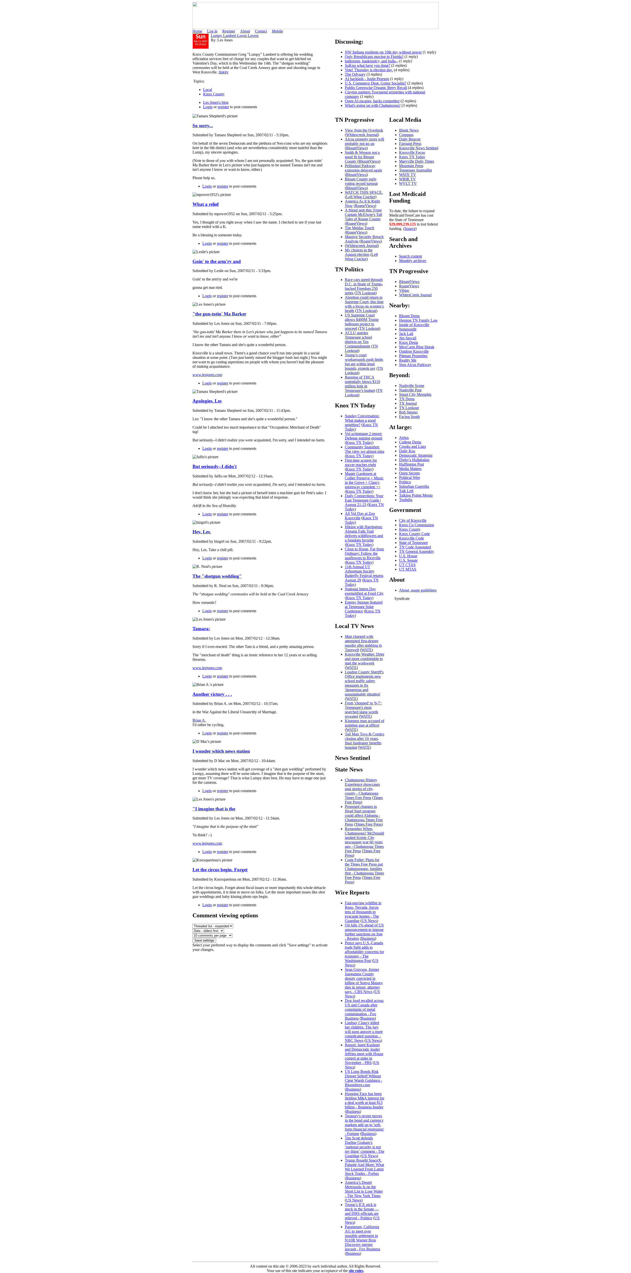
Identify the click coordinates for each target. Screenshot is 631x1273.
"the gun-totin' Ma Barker (219, 313)
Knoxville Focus (412, 152)
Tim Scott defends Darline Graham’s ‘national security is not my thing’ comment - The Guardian (364, 1147)
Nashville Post (410, 390)
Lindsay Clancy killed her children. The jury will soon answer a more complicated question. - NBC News (364, 1032)
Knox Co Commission (416, 525)
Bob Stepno (408, 412)
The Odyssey (355, 74)
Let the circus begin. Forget (220, 869)
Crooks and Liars (412, 446)
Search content (410, 256)
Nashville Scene (411, 386)
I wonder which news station (221, 751)
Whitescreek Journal (362, 135)
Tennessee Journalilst (415, 170)
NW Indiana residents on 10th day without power (383, 52)
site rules (356, 1271)
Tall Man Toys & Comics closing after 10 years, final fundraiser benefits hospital (364, 741)
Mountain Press (411, 166)
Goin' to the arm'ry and (217, 261)
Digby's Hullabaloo (414, 460)
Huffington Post (411, 464)
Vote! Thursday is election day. (369, 70)
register (223, 107)
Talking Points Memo (416, 495)
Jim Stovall (407, 338)
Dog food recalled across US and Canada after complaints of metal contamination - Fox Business (364, 1009)
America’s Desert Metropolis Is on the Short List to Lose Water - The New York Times (364, 1189)
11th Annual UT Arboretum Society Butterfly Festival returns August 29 (364, 573)
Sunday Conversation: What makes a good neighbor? (362, 420)
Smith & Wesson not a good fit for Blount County (362, 156)
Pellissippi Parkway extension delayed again (363, 168)
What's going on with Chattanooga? (373, 105)
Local (207, 89)
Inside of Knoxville (414, 325)
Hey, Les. (202, 531)
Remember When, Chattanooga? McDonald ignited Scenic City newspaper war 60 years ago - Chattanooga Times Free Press (364, 840)
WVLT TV (408, 183)
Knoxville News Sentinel (418, 148)
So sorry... (203, 125)
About (245, 31)
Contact (261, 31)
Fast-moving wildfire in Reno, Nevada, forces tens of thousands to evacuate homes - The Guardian (363, 912)
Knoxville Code (411, 538)
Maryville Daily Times (416, 161)
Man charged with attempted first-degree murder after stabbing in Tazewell (363, 643)
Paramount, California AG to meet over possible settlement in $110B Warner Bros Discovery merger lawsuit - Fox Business (362, 1238)
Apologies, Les (207, 400)
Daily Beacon (410, 139)
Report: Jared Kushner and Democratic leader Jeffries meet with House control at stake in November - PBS (364, 1054)
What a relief (206, 204)
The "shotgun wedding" (217, 576)
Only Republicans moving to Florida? (374, 56)
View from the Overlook (364, 130)
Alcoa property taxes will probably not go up (364, 141)
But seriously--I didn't (215, 466)
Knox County (214, 94)
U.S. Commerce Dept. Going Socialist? (375, 83)
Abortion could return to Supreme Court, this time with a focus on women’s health (364, 304)
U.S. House (408, 556)
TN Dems (407, 399)
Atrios (404, 438)
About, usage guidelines (418, 590)
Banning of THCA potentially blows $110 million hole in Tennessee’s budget (362, 384)
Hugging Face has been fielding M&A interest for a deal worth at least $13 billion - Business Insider (364, 1100)
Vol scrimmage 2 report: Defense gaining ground (363, 436)
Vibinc (404, 290)
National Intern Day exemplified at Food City (364, 591)
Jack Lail (406, 333)
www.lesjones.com (207, 375)
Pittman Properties (413, 356)
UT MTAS (407, 569)
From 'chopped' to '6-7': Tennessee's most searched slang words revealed (363, 709)
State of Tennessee (413, 543)
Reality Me (407, 360)
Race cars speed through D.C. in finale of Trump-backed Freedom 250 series (364, 286)
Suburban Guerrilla (414, 486)
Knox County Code (414, 534)
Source (409, 229)
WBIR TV (407, 179)
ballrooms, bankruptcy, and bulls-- (371, 61)
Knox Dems (408, 342)
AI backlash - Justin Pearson (367, 79)
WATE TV (407, 175)
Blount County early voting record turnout (361, 181)
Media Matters (410, 469)
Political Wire (409, 477)
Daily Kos (407, 451)
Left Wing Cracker (360, 197)
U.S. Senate (408, 560)
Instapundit (407, 329)
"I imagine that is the (214, 808)
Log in (212, 31)
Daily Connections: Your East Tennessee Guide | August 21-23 (364, 500)
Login (207, 107)
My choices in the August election (358, 252)
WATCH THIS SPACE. (364, 192)
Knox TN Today (359, 442)
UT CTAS (407, 565)
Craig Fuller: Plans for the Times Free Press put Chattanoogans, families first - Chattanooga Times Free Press (364, 869)
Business (368, 938)
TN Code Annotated (415, 547)
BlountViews (356, 148)
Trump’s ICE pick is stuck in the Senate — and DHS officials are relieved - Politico (362, 1211)
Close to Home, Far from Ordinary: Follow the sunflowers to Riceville (364, 553)
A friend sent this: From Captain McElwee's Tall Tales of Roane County (363, 214)
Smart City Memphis (415, 394)
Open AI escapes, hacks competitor (372, 101)
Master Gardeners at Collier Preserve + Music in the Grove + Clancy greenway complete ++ (364, 480)
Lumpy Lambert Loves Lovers (235, 36)
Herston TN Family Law (418, 320)
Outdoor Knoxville (414, 351)
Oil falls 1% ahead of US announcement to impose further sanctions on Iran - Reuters (364, 932)
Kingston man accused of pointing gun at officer (364, 723)
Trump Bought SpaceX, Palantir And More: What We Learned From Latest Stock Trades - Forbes (364, 1167)
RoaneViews (365, 206)
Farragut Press (410, 143)
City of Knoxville (412, 520)
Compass (406, 135)
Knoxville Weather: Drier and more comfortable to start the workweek (364, 658)
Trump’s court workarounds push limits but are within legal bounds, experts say (364, 361)
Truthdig (405, 500)
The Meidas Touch (359, 228)
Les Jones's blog (215, 102)
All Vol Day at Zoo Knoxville (360, 515)
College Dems (410, 442)
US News (369, 921)
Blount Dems (409, 316)
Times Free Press (368, 824)
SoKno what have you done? (367, 65)
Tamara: (201, 628)
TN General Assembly (416, 551)
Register (228, 31)
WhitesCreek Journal (415, 295)
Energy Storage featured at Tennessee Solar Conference (364, 606)
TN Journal (408, 403)
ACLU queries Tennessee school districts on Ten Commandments (358, 339)
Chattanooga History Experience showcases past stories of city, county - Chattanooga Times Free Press (362, 789)
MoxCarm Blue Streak (416, 347)
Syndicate (402, 598)
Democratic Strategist (415, 455)
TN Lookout (365, 293)
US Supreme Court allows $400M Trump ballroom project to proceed (362, 322)
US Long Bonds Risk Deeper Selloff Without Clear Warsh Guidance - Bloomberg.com (363, 1078)
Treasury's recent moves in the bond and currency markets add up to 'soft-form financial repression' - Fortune (364, 1125)
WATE (366, 650)
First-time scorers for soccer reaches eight (361, 462)
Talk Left (406, 491)
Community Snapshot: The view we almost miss (364, 449)
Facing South (409, 417)
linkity (223, 72)
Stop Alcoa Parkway (415, 365)
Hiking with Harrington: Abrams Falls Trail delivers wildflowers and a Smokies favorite (364, 533)
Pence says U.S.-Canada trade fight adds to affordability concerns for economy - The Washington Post (364, 952)
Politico (405, 482)
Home (197, 31)
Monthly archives (412, 261)
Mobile (277, 31)
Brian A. (199, 720)
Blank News (409, 130)
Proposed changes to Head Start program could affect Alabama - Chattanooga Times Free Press (364, 815)
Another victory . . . (212, 694)
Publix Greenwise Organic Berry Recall (376, 88)
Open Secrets (409, 473)
